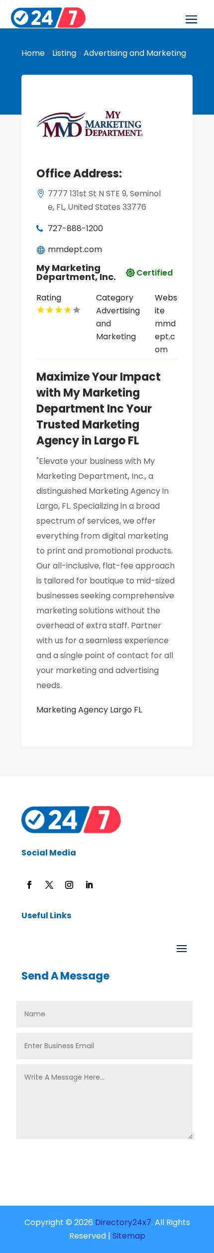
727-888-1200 (75, 228)
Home (33, 53)
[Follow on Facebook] (29, 885)
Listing (64, 53)
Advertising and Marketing (135, 53)
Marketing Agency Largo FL (89, 709)
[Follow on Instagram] (69, 885)
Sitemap (128, 1236)
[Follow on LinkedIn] (89, 885)
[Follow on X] (49, 885)
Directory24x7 (122, 1222)
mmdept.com (75, 249)
